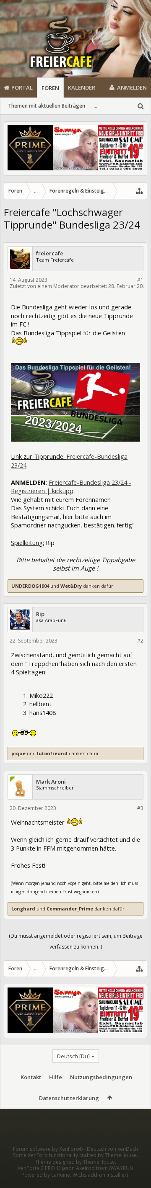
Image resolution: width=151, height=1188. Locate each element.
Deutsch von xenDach (112, 1148)
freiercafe (49, 253)
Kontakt (31, 1077)
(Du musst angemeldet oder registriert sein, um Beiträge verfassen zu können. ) (76, 941)
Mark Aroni (51, 781)
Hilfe (55, 1077)
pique (18, 753)
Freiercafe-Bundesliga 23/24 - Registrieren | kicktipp (71, 486)
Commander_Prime (70, 908)
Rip (40, 614)
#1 (140, 280)
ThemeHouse (121, 1155)
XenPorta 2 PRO (36, 1168)
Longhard (23, 908)
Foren (50, 88)
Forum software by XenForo (48, 1148)
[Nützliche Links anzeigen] (139, 191)
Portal (22, 87)
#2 (140, 641)
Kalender (81, 87)
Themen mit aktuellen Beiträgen (46, 105)
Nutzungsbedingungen (101, 1077)
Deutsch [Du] (73, 1056)
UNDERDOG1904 (30, 586)
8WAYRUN (121, 1168)
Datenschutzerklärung (69, 1098)
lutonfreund (52, 753)
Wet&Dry (71, 586)
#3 (140, 808)
